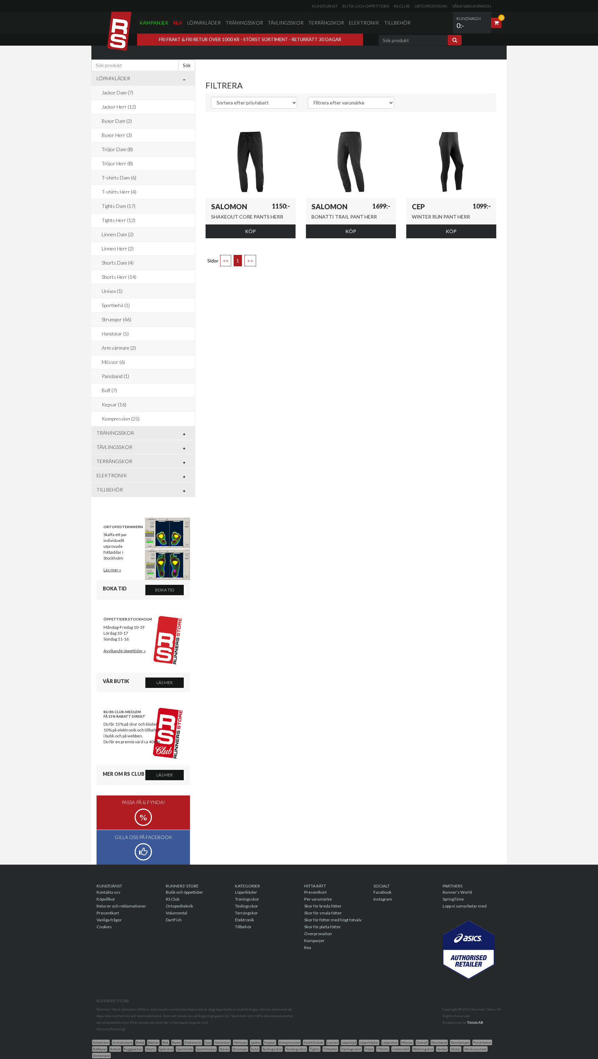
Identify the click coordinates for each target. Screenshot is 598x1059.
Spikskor (166, 1049)
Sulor (255, 1049)
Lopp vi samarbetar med (465, 906)
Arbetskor (101, 1042)
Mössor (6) (113, 362)
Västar (456, 1049)
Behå (140, 1042)
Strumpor (240, 1049)
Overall (422, 1042)
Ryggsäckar (133, 1049)
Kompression (289, 1042)
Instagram (382, 899)
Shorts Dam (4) (118, 263)
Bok (165, 1042)
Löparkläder (204, 23)
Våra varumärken (471, 6)
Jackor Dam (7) (117, 92)
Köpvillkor (106, 899)
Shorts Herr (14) (119, 277)
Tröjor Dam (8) (117, 149)
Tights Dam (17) (118, 206)
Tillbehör (397, 23)
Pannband (439, 1042)
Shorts (151, 1049)
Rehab (115, 1049)
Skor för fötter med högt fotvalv (333, 919)
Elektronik (364, 23)
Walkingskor (423, 1049)
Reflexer (100, 1049)
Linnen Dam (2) (118, 234)
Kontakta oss (108, 892)
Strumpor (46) (116, 319)
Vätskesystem (475, 1049)
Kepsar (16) (114, 404)
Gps (208, 1042)
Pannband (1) (115, 376)
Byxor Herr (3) (117, 135)
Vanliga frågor (109, 919)
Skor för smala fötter (323, 912)
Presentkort (108, 912)
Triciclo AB (475, 1022)
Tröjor (369, 1049)
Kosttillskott (313, 1042)
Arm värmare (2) (119, 348)
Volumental (176, 912)
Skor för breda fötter (323, 906)
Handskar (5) (115, 334)
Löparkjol (349, 1042)
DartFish (174, 919)
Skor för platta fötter (322, 926)
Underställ (400, 1049)
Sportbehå (184, 1049)
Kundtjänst (325, 6)
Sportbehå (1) (116, 305)
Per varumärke (318, 899)
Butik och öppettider (365, 6)
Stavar (224, 1049)
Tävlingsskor (285, 23)
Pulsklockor (482, 1042)
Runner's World (457, 892)
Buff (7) (109, 390)
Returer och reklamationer (121, 906)
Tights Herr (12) (118, 220)
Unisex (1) (112, 291)
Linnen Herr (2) (118, 248)
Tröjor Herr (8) (117, 163)
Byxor (176, 1042)
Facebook (382, 892)
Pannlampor (460, 1042)
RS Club (402, 6)
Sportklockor (206, 1049)
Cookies (104, 926)
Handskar (222, 1042)
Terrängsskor (296, 1049)
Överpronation (318, 933)
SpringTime (453, 899)
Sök (187, 65)
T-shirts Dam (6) (119, 178)
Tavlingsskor (272, 1049)
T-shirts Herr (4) (119, 192)
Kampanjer (153, 23)
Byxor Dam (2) (117, 121)
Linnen (332, 1042)
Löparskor (390, 1042)
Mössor (407, 1042)
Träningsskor (244, 23)
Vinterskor (101, 1055)
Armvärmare (122, 1042)
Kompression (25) (120, 419)
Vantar (442, 1049)
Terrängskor (326, 23)
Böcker (153, 1042)
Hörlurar (240, 1042)
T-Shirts (383, 1049)
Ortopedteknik (430, 6)
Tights (315, 1049)
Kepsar (269, 1042)
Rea (177, 23)
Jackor (256, 1042)
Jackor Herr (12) (119, 107)
